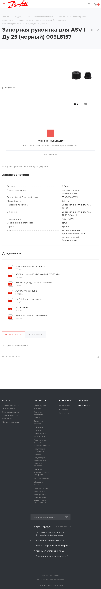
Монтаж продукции (10, 422)
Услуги (6, 400)
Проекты (83, 400)
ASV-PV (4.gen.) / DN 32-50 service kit (34, 282)
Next (95, 104)
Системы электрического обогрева (41, 472)
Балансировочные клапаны (30, 266)
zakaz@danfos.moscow (52, 532)
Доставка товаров (10, 412)
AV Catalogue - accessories (29, 299)
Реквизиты (64, 413)
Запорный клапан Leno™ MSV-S (32, 315)
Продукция (40, 400)
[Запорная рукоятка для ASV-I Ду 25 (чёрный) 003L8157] (81, 73)
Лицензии (63, 409)
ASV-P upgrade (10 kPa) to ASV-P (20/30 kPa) (38, 274)
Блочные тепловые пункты (38, 414)
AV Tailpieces (22, 307)
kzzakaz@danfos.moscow (52, 535)
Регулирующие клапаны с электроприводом (42, 442)
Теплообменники (41, 478)
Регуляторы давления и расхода (39, 451)
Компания (65, 400)
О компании (64, 406)
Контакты (84, 406)
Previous (68, 104)
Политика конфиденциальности (50, 579)
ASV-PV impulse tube (26, 291)
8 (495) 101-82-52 (43, 527)
